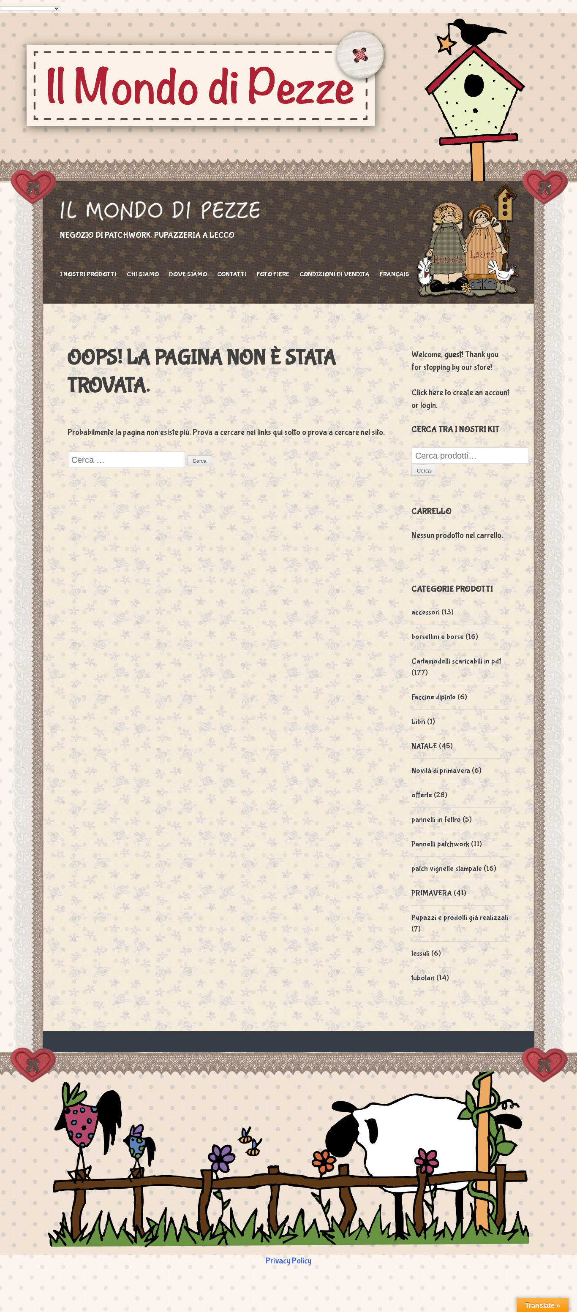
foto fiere (273, 274)
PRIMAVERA (431, 893)
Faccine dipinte (433, 697)
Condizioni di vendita (334, 274)
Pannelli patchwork (440, 844)
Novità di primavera (440, 770)
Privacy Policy (288, 1261)
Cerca (424, 471)
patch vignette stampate (446, 868)
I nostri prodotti (88, 274)
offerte (421, 795)
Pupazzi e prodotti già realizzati (459, 917)
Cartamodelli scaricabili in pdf (456, 661)
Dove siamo (188, 274)
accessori (425, 612)
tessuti (420, 953)
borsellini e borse (437, 637)
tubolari (423, 978)
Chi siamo (143, 274)
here (436, 392)
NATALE (424, 746)
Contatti (232, 274)
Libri (418, 721)
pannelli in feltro (436, 819)
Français (394, 274)
